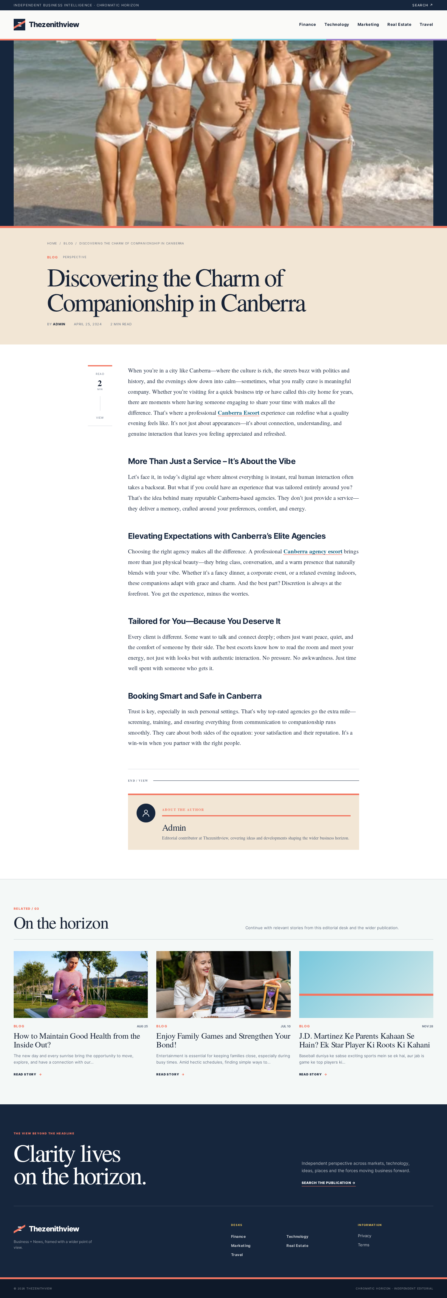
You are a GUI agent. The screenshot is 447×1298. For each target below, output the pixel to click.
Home (52, 243)
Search (422, 5)
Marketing (368, 24)
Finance (307, 24)
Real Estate (399, 24)
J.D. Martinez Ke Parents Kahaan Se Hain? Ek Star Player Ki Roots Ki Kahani (364, 1040)
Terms (363, 1244)
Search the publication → (329, 1183)
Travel (426, 24)
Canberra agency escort (312, 551)
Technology (336, 24)
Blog (68, 243)
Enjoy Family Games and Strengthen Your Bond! (223, 1040)
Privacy (364, 1235)
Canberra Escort (238, 412)
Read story (28, 1074)
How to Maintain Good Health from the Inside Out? (77, 1040)
